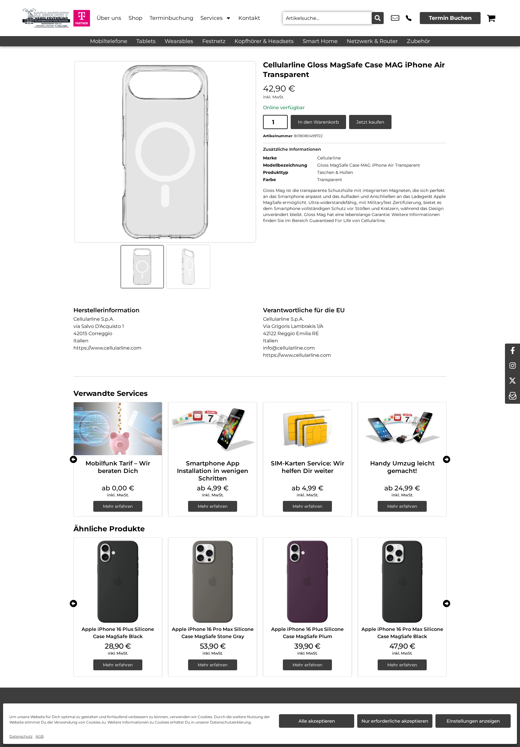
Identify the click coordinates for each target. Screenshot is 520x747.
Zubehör (418, 41)
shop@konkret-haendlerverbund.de (395, 18)
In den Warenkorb (318, 122)
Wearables (179, 41)
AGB (40, 736)
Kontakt (249, 18)
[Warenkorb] (491, 18)
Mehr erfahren (118, 506)
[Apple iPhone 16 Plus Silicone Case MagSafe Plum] (307, 582)
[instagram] (512, 366)
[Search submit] (378, 18)
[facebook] (512, 351)
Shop (135, 18)
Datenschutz (20, 736)
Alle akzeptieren (317, 721)
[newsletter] (512, 396)
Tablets (146, 41)
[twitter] (512, 381)
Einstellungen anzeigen (473, 721)
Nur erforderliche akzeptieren (394, 721)
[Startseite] (46, 18)
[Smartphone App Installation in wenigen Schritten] (213, 428)
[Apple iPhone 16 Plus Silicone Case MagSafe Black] (118, 582)
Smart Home (320, 41)
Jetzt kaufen (370, 122)
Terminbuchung (171, 18)
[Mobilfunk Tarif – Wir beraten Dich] (118, 428)
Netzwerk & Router (372, 41)
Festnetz (213, 41)
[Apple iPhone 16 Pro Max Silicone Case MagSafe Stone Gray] (213, 582)
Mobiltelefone (108, 41)
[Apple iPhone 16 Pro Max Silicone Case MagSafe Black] (402, 582)
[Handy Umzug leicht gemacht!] (402, 428)
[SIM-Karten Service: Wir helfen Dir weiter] (307, 428)
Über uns (109, 18)
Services (211, 18)
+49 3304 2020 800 (408, 18)
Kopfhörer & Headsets (264, 41)
